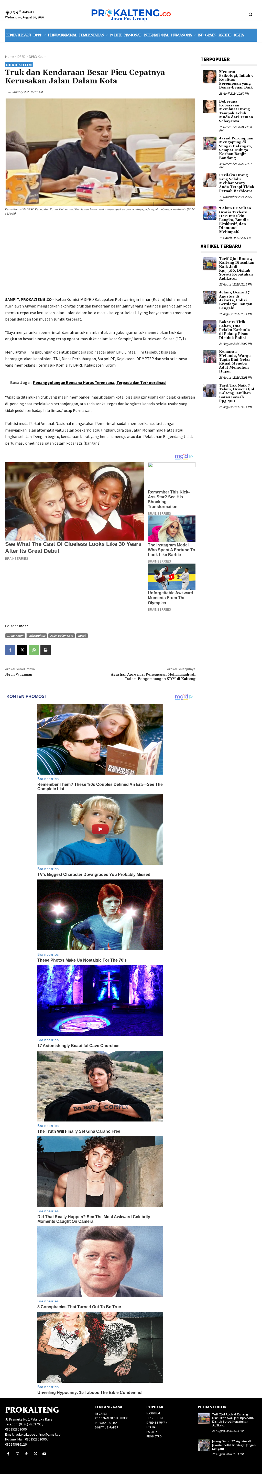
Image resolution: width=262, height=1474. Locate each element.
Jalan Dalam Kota (61, 635)
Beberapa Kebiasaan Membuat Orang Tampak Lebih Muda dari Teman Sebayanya (236, 111)
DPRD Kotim (37, 56)
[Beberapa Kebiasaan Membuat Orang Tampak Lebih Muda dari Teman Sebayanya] (209, 106)
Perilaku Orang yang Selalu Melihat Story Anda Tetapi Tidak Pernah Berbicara (236, 183)
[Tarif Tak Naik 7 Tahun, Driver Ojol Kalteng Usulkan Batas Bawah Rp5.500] (209, 390)
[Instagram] (17, 1454)
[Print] (45, 650)
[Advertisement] (100, 257)
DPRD (21, 56)
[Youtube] (44, 1454)
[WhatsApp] (34, 650)
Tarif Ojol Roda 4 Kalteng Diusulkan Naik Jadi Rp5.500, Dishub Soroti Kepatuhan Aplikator (236, 269)
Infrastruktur (36, 635)
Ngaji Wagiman (18, 674)
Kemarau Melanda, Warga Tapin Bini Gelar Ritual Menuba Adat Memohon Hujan (235, 361)
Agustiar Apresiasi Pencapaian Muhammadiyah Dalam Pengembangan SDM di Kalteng (153, 676)
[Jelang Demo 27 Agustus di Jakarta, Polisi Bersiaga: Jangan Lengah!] (209, 297)
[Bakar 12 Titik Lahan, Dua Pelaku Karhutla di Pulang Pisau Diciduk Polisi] (209, 327)
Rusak (82, 635)
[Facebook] (10, 650)
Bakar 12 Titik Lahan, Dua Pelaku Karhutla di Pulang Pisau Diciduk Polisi (234, 330)
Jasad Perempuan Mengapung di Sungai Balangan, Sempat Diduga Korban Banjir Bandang (236, 148)
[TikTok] (26, 1454)
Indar (23, 625)
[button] (250, 14)
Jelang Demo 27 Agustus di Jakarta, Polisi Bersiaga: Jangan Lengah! (235, 300)
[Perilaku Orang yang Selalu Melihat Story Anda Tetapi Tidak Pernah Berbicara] (209, 180)
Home (9, 56)
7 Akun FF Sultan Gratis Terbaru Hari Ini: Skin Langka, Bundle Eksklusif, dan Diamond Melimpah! (235, 220)
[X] (22, 650)
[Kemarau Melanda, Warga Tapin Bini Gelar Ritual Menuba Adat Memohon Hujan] (209, 356)
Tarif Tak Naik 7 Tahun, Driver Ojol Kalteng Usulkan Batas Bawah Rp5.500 (236, 393)
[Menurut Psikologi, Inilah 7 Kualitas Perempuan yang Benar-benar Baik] (209, 76)
